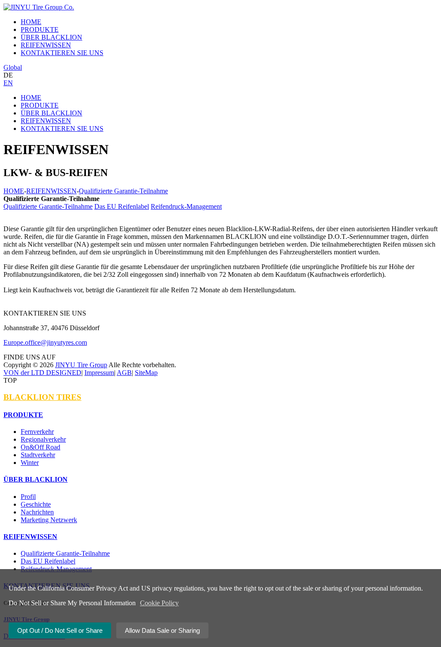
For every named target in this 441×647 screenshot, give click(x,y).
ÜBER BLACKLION (51, 113)
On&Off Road (40, 447)
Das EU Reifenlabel (121, 206)
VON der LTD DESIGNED (42, 372)
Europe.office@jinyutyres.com (45, 342)
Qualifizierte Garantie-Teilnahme (123, 191)
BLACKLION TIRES (42, 397)
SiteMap (146, 372)
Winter (30, 462)
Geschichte (36, 504)
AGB (124, 372)
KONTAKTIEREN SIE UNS (62, 128)
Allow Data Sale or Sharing (162, 630)
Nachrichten (37, 512)
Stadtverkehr (38, 454)
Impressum (99, 372)
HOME (31, 97)
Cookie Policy (159, 603)
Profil (28, 496)
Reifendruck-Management (186, 206)
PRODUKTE (40, 105)
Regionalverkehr (43, 439)
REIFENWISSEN (46, 120)
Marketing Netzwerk (49, 519)
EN (8, 83)
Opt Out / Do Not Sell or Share (59, 630)
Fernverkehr (37, 431)
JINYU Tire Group (81, 364)
